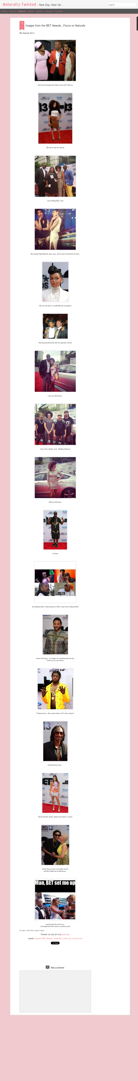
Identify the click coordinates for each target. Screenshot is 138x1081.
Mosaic (31, 11)
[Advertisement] (105, 63)
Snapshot (49, 11)
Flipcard (12, 11)
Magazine (22, 11)
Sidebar (39, 11)
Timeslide (59, 11)
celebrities (58, 938)
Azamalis (66, 934)
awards (38, 938)
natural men (77, 938)
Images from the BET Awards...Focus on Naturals (55, 25)
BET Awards (47, 938)
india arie (67, 938)
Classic (4, 11)
